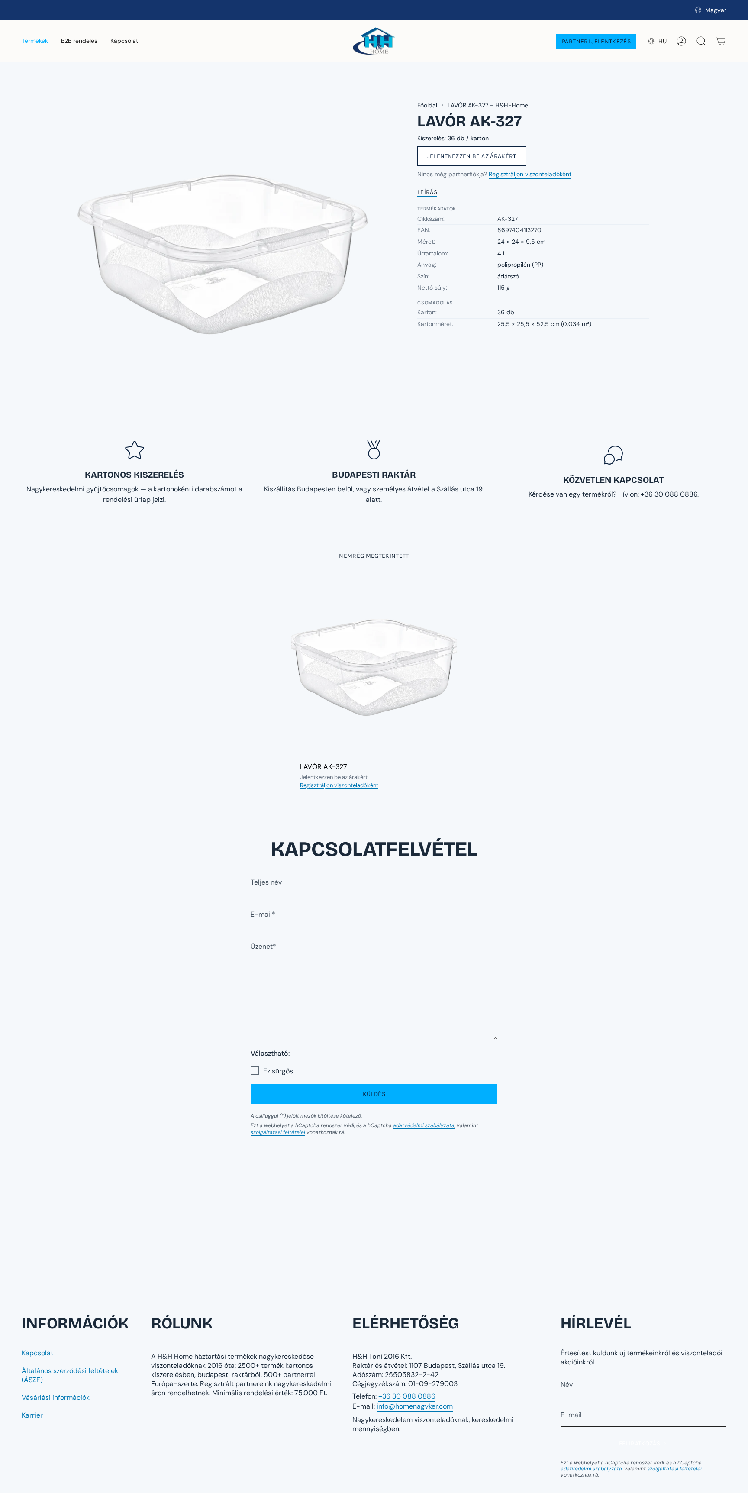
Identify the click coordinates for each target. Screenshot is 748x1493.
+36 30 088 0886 (406, 1396)
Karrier (32, 1415)
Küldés (374, 1094)
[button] (35, 41)
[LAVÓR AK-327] (374, 666)
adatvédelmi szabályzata (424, 1125)
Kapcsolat (37, 1352)
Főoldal (427, 105)
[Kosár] (721, 41)
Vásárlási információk (56, 1397)
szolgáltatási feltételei (278, 1132)
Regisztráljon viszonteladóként (530, 174)
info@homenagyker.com (415, 1406)
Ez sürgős (278, 1071)
